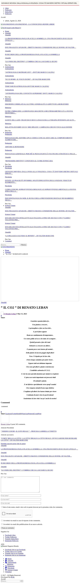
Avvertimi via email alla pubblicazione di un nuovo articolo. (22, 524)
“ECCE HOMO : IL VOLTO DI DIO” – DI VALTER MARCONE (27, 79)
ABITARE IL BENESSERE (14, 147)
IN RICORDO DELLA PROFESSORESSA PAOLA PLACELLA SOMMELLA (32, 54)
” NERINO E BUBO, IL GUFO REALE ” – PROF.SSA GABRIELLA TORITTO (29, 431)
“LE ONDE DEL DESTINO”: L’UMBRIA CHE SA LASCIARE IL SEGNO (31, 61)
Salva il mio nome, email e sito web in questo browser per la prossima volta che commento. (33, 507)
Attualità (8, 33)
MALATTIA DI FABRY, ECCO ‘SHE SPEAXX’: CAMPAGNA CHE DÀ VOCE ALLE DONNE (38, 127)
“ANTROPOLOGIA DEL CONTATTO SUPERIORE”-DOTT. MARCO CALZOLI (33, 93)
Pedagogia (8, 132)
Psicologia (8, 166)
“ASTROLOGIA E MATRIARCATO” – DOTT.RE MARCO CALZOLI (29, 72)
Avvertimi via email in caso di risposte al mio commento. (21, 520)
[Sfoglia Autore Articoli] (5, 422)
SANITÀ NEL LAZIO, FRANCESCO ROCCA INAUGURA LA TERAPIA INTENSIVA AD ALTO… (40, 120)
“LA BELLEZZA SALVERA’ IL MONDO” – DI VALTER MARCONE (29, 236)
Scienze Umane (10, 205)
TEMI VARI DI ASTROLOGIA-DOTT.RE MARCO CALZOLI (27, 86)
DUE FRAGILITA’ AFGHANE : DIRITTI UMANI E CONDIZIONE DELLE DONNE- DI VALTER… (40, 47)
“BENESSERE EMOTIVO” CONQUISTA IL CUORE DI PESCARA (29, 161)
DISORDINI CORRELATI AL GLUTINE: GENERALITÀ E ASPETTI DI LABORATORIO (37, 104)
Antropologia (9, 67)
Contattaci (8, 241)
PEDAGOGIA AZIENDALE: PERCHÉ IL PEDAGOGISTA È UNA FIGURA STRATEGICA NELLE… (41, 154)
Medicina (8, 99)
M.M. (13, 577)
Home (7, 31)
